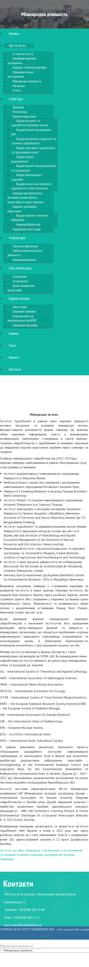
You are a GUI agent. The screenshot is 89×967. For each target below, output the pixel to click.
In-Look (45, 936)
